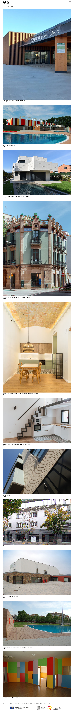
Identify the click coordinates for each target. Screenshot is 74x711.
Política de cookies (39, 703)
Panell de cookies (47, 703)
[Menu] (70, 1)
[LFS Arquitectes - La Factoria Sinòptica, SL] (6, 2)
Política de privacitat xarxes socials (28, 703)
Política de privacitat (17, 703)
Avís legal (10, 703)
